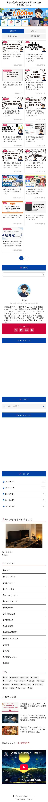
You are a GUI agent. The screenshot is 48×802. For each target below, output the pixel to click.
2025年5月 (24, 500)
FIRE (7, 570)
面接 (7, 663)
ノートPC (9, 589)
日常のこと (10, 614)
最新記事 (13, 31)
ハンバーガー (11, 595)
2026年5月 (24, 488)
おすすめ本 (10, 576)
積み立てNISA (11, 638)
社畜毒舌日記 (35, 36)
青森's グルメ (13, 36)
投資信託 (9, 607)
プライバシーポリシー (22, 796)
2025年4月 (24, 506)
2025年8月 (24, 494)
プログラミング (12, 601)
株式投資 (9, 626)
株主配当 (9, 620)
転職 (7, 651)
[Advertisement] (24, 369)
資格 (7, 645)
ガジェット (35, 31)
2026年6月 (24, 482)
